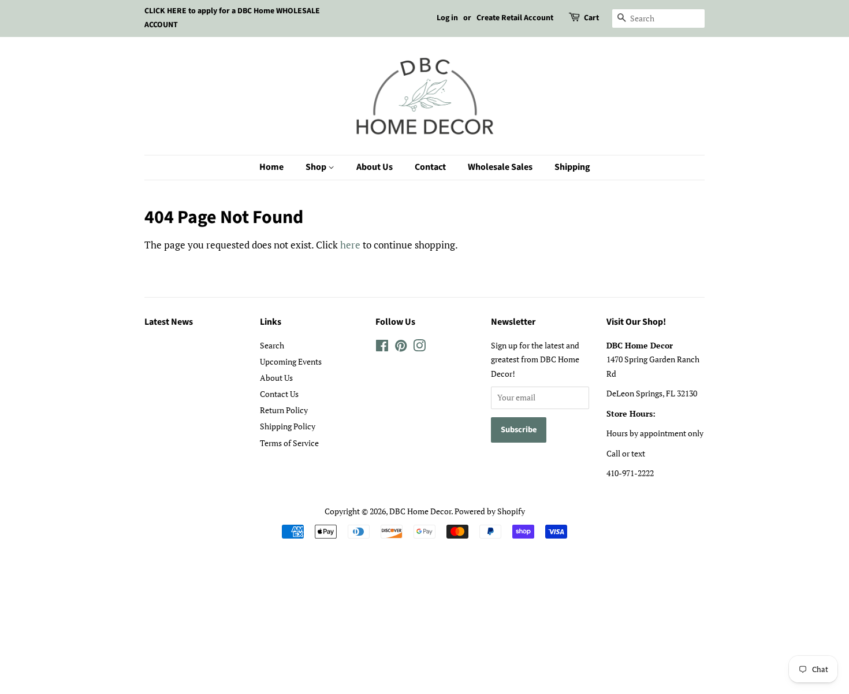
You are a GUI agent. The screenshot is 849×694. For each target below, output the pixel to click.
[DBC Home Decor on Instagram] (419, 347)
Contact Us (279, 393)
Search (272, 345)
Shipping (572, 167)
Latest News (168, 322)
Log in (447, 18)
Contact (430, 167)
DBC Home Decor (420, 511)
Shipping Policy (287, 426)
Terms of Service (289, 442)
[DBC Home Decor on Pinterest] (400, 347)
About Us (374, 167)
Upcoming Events (291, 361)
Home (271, 167)
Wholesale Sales (500, 167)
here (350, 244)
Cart (591, 18)
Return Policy (284, 409)
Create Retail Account (514, 18)
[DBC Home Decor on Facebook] (382, 347)
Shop (317, 167)
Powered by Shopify (490, 511)
